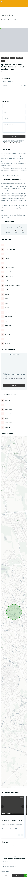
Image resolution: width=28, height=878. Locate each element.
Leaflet (13, 786)
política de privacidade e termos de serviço (12, 142)
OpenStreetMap (19, 786)
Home (4, 19)
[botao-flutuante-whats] (25, 875)
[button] (3, 438)
